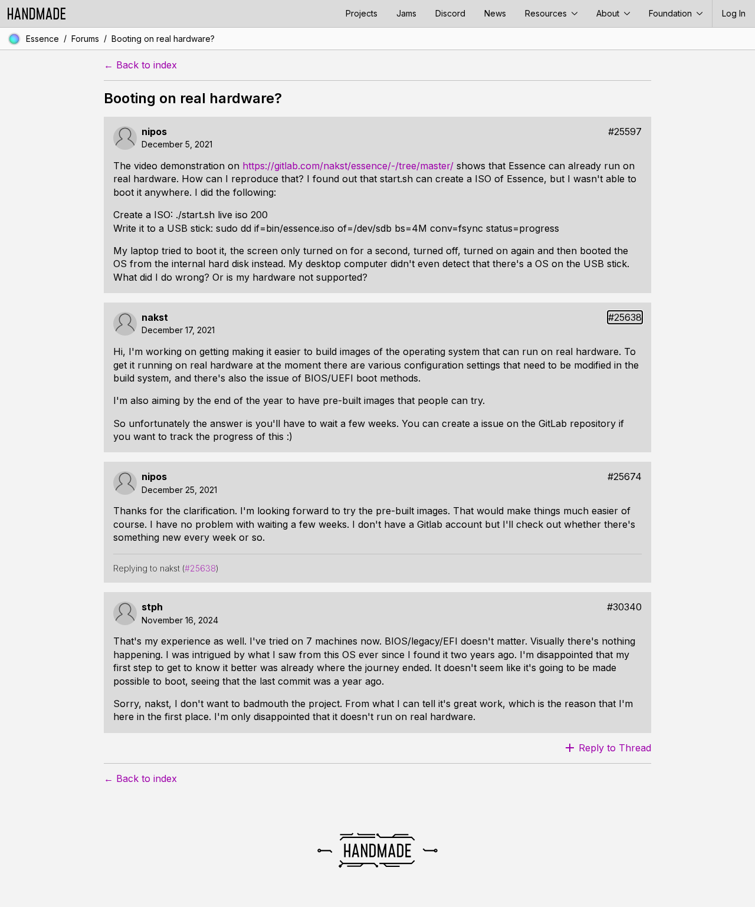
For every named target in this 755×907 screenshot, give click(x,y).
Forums (85, 39)
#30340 (624, 607)
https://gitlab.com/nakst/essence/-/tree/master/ (348, 166)
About (609, 13)
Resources (547, 13)
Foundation (671, 13)
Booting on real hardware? (163, 39)
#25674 (625, 476)
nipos (154, 131)
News (495, 13)
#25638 (625, 317)
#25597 (625, 131)
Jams (406, 13)
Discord (450, 13)
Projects (362, 13)
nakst (155, 317)
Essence (42, 39)
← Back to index (140, 65)
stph (152, 607)
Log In (734, 13)
